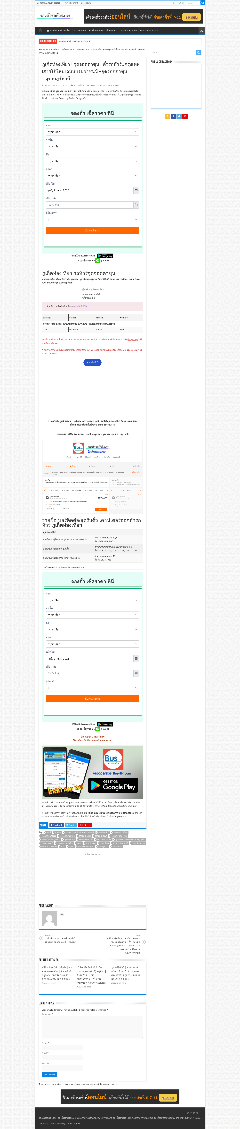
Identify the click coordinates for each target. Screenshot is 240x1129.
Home (44, 49)
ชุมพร (79, 843)
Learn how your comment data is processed (95, 1084)
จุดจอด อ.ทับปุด (101, 836)
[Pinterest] (183, 3)
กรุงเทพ (58, 832)
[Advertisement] (92, 393)
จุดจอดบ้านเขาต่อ (104, 840)
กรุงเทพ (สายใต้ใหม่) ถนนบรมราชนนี (79, 832)
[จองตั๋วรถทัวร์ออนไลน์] (55, 15)
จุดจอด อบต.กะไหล (119, 836)
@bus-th (105, 260)
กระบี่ (49, 832)
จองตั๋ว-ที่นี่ (92, 362)
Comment (47, 1014)
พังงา (63, 847)
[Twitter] (180, 3)
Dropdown (86, 3)
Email (45, 1053)
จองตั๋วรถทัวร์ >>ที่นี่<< (60, 30)
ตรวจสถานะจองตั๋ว (149, 30)
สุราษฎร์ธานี (103, 847)
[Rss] (174, 3)
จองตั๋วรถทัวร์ (49, 802)
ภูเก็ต (71, 847)
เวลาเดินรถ (117, 847)
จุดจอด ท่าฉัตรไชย (48, 836)
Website (45, 1063)
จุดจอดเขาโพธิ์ (47, 843)
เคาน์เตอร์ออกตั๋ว (129, 30)
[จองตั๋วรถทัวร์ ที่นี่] (143, 16)
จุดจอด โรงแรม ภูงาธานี (50, 840)
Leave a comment (97, 85)
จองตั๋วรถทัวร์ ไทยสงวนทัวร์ (71, 41)
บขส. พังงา (104, 843)
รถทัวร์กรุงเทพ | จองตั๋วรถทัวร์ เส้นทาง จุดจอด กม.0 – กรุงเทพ (60, 938)
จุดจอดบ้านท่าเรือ (86, 840)
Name (45, 1043)
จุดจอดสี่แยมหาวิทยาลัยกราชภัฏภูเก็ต (130, 840)
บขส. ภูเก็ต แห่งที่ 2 (120, 843)
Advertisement (71, 3)
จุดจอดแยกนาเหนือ (65, 843)
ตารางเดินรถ (80, 30)
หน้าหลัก (40, 30)
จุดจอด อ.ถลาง (85, 836)
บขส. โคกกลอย (138, 843)
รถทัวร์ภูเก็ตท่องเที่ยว (86, 847)
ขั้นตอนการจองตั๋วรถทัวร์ (103, 30)
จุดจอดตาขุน (70, 840)
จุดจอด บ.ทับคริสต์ (67, 836)
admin (47, 85)
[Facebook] (177, 3)
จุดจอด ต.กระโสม (120, 832)
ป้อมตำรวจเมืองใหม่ (49, 847)
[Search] (202, 2)
